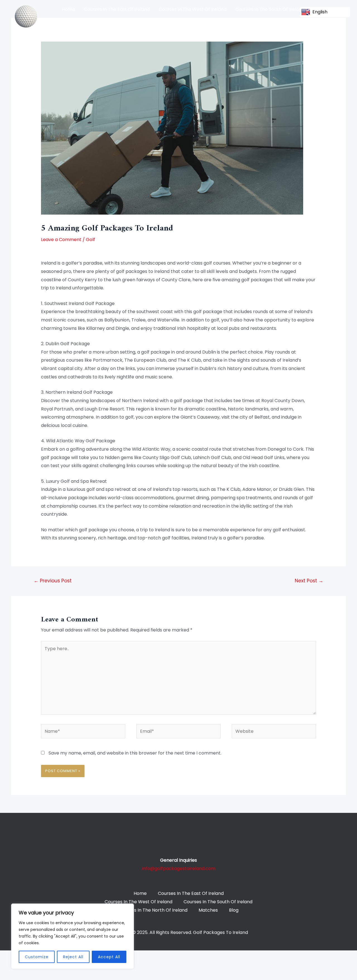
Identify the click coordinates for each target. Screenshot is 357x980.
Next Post (309, 580)
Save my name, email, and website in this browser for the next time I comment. (135, 753)
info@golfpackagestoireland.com (178, 868)
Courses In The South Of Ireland (269, 9)
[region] (72, 936)
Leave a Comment (61, 239)
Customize (37, 957)
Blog (172, 23)
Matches (149, 23)
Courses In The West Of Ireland (192, 9)
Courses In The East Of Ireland (117, 9)
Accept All (109, 957)
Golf (90, 239)
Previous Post (53, 580)
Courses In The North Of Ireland (96, 23)
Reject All (73, 957)
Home (68, 9)
